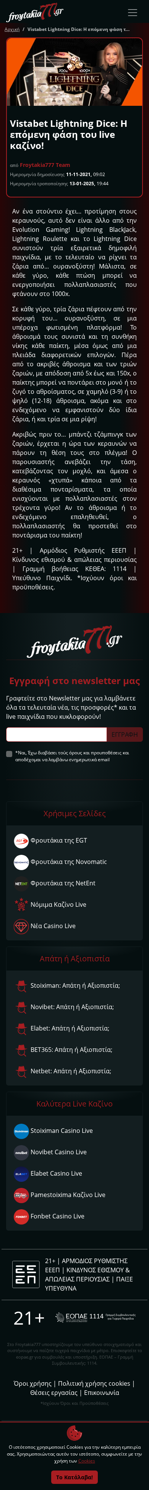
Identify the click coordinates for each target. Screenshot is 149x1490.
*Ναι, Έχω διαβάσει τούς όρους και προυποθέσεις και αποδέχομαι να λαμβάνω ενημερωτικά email (72, 756)
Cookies (86, 1461)
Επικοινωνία (101, 1392)
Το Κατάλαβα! (74, 1477)
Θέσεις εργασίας (54, 1392)
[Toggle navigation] (132, 12)
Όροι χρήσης (33, 1383)
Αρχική (12, 29)
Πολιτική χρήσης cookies (94, 1383)
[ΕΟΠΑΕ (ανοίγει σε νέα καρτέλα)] (95, 1317)
